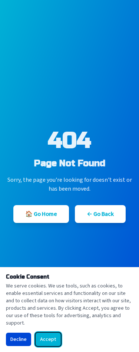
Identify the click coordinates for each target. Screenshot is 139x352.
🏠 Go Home (41, 214)
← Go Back (100, 214)
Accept (48, 339)
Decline (18, 339)
